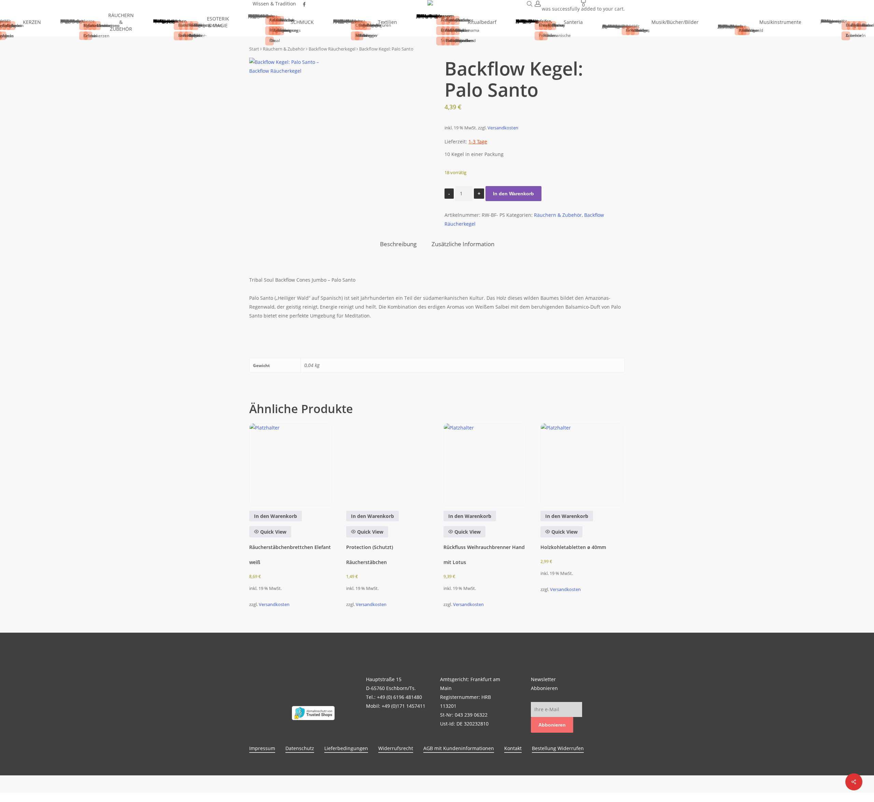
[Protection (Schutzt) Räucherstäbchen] (387, 464)
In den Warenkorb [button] (275, 516)
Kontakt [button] (513, 748)
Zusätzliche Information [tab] (463, 244)
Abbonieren (552, 725)
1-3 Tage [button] (477, 141)
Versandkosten (503, 128)
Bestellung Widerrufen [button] (558, 748)
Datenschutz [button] (299, 748)
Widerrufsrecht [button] (395, 748)
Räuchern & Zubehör (558, 215)
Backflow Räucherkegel (332, 49)
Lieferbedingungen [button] (346, 748)
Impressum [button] (262, 748)
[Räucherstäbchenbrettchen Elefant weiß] (290, 464)
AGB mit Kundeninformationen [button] (458, 748)
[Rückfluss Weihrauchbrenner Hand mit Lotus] (484, 464)
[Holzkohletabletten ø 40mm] (581, 464)
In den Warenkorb (513, 193)
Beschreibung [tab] (398, 244)
